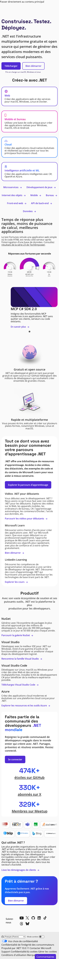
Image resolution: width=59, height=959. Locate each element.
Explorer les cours (15, 581)
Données (28, 211)
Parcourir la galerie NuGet (15, 635)
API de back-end (40, 203)
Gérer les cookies (47, 951)
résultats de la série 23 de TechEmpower (23, 244)
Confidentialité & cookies (24, 951)
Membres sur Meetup (29, 811)
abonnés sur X (29, 794)
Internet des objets (12, 195)
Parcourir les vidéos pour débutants (25, 518)
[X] (27, 917)
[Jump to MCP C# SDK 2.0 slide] (29, 331)
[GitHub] (33, 917)
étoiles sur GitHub (29, 777)
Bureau (50, 195)
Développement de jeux (39, 187)
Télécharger (11, 66)
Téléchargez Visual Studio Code (18, 684)
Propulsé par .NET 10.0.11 (15, 948)
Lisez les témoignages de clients (19, 870)
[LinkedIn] (39, 917)
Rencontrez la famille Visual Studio (20, 658)
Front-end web (15, 203)
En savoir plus (18, 326)
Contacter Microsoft (40, 948)
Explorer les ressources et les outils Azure (24, 705)
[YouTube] (21, 917)
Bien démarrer (33, 66)
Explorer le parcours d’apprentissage (28, 484)
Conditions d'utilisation (13, 955)
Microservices (11, 187)
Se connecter (15, 759)
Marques (32, 955)
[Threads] (21, 923)
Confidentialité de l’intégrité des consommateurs (27, 944)
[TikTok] (45, 917)
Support (5, 951)
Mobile (34, 195)
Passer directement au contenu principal (22, 1)
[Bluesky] (27, 923)
